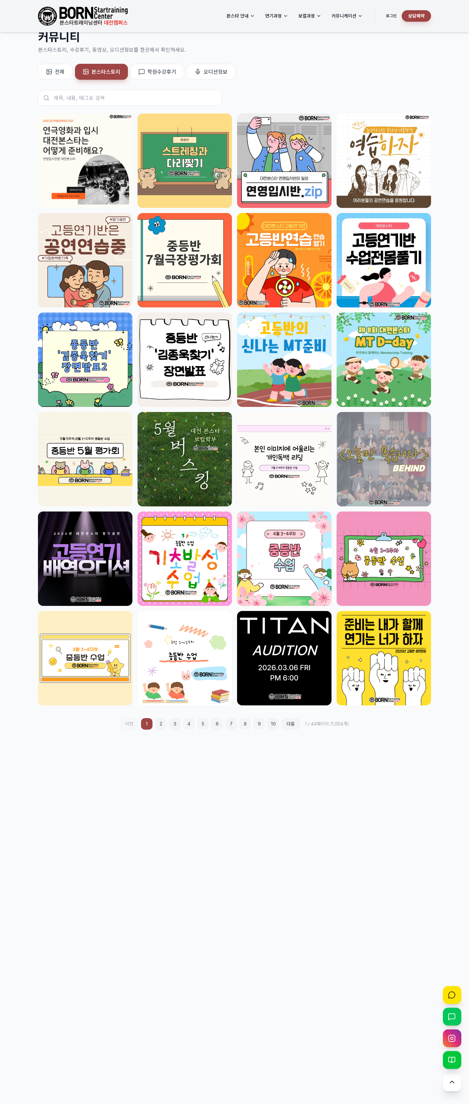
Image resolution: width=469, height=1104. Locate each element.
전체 (59, 72)
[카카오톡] (452, 995)
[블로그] (452, 1060)
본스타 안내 (238, 15)
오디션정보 (215, 72)
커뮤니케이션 (343, 15)
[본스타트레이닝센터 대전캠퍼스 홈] (83, 16)
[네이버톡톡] (452, 1017)
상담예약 (416, 15)
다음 (291, 723)
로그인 (391, 15)
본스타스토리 (106, 72)
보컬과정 (306, 15)
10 (273, 723)
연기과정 (273, 15)
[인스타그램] (452, 1038)
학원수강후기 (161, 72)
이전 (129, 723)
